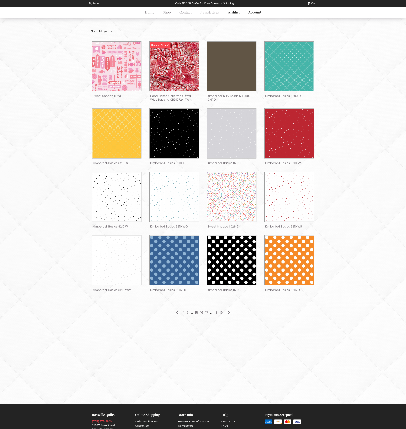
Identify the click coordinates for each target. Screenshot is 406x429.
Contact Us (228, 421)
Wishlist (233, 12)
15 (196, 312)
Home (149, 12)
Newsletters (209, 12)
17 (206, 312)
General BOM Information (194, 421)
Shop (167, 12)
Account (254, 12)
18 (216, 312)
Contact (185, 12)
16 (201, 312)
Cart (314, 3)
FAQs (224, 426)
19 (221, 312)
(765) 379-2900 (102, 421)
